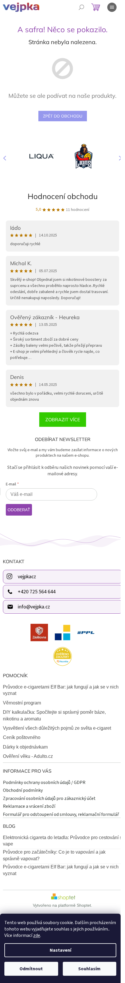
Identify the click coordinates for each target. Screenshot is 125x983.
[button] (117, 157)
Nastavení (60, 950)
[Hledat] (81, 7)
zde (36, 935)
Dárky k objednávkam (25, 747)
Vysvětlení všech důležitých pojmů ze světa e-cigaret (57, 728)
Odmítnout (31, 969)
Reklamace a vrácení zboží (29, 806)
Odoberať (19, 509)
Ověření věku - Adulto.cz (28, 756)
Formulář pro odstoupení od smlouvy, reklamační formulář (61, 814)
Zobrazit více (62, 419)
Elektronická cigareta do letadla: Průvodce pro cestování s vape (62, 840)
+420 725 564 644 (37, 591)
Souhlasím (89, 969)
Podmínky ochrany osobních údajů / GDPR (44, 782)
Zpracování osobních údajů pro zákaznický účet (49, 798)
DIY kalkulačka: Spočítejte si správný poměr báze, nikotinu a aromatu (54, 715)
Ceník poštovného (21, 737)
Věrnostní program (22, 702)
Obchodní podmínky (23, 790)
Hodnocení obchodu (63, 196)
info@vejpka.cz (34, 606)
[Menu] (112, 7)
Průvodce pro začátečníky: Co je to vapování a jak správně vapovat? (54, 855)
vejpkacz (27, 576)
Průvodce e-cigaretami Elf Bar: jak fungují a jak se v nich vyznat (61, 690)
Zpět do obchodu (62, 116)
